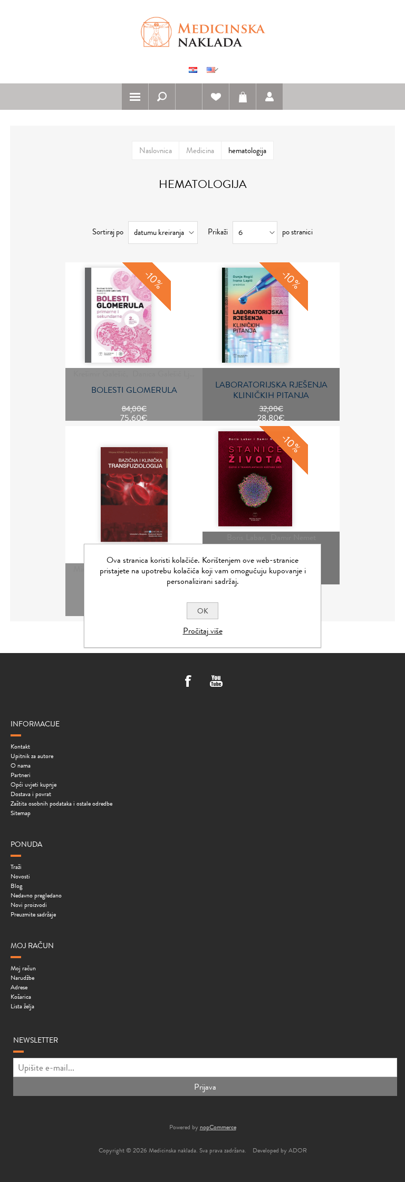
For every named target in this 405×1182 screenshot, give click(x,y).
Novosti (20, 876)
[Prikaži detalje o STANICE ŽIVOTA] (255, 479)
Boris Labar (245, 537)
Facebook (189, 682)
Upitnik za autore (32, 756)
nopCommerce (218, 1127)
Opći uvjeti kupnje (33, 784)
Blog (17, 886)
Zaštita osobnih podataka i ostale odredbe (61, 803)
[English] (210, 69)
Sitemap (21, 813)
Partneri (21, 775)
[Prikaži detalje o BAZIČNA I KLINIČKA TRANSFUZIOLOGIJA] (133, 494)
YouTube (216, 682)
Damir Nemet (293, 537)
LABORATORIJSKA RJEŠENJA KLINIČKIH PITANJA (271, 390)
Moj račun (23, 968)
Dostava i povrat (31, 794)
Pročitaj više (203, 631)
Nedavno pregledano (36, 895)
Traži (16, 867)
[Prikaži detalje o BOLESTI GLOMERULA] (118, 315)
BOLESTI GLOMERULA (134, 390)
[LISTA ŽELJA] (215, 96)
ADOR (297, 1150)
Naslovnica (155, 150)
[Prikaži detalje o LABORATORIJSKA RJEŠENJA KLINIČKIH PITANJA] (255, 315)
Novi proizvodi (29, 905)
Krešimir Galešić (99, 373)
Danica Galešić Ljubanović (175, 373)
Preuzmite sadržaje (33, 914)
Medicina (200, 150)
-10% (154, 279)
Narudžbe (22, 977)
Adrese (19, 987)
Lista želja (22, 1006)
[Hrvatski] (193, 69)
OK (202, 611)
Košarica (242, 96)
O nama (21, 765)
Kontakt (20, 746)
